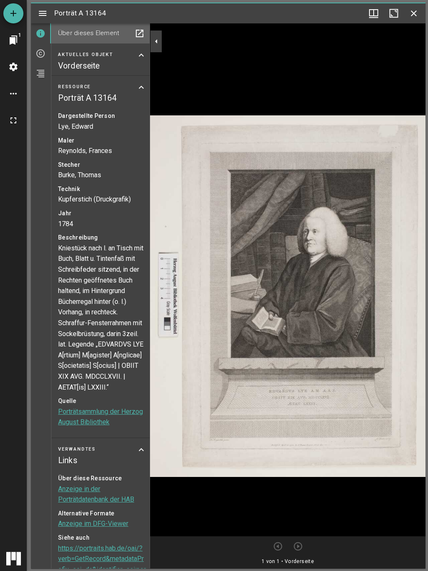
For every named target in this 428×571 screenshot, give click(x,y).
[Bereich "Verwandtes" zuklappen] (141, 450)
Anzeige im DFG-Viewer (93, 524)
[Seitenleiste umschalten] (43, 13)
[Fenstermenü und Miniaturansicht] (374, 13)
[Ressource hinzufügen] (13, 13)
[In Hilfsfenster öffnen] (140, 33)
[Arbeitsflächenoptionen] (13, 94)
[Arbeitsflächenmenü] (13, 67)
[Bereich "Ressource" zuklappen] (141, 87)
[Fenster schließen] (414, 13)
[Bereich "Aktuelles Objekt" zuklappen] (141, 55)
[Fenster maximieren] (394, 13)
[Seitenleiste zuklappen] (156, 41)
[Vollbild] (13, 120)
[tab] (41, 33)
